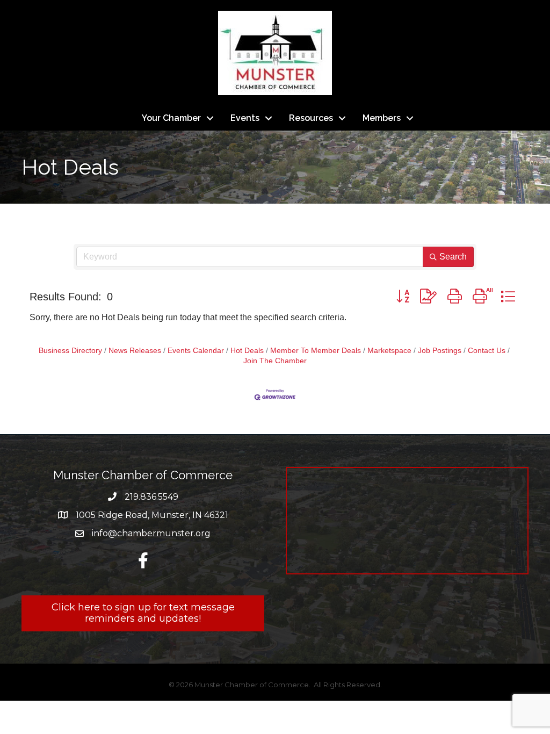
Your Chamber (171, 118)
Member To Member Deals (315, 351)
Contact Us (486, 351)
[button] (403, 296)
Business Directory (70, 351)
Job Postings (439, 351)
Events (244, 118)
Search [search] (453, 256)
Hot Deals (247, 351)
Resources (311, 118)
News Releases (134, 351)
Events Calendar (196, 351)
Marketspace (389, 351)
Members (382, 118)
